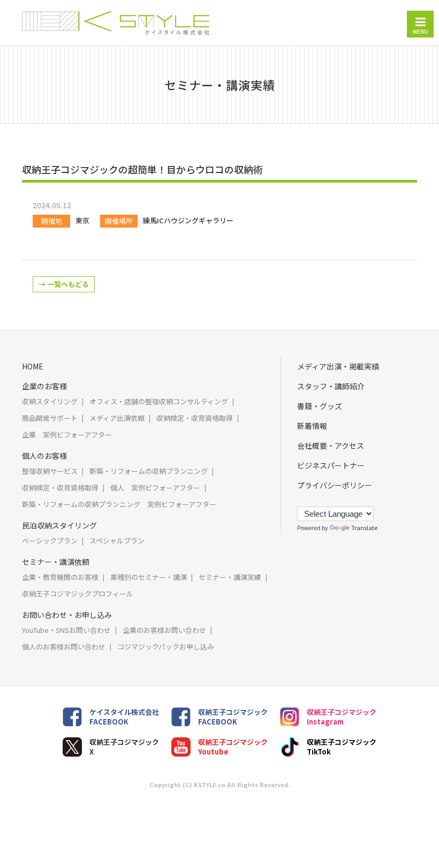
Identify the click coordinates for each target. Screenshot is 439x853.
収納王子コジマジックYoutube (233, 747)
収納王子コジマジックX (124, 747)
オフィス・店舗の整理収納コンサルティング (158, 401)
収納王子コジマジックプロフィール (77, 593)
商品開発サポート (50, 418)
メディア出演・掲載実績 (338, 366)
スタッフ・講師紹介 (331, 386)
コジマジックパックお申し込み (165, 646)
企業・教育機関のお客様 (60, 577)
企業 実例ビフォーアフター (67, 434)
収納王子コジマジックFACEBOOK (233, 717)
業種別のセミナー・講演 (148, 577)
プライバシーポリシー (334, 485)
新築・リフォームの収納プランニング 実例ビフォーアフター (119, 504)
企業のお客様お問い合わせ (164, 630)
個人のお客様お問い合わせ (63, 646)
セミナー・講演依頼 (55, 561)
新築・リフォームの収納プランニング (148, 471)
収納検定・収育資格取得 (194, 418)
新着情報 (312, 425)
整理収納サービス (50, 471)
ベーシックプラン (50, 540)
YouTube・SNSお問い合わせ (66, 630)
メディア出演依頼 (117, 418)
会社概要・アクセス (330, 445)
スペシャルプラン (117, 540)
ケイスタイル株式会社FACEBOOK (124, 717)
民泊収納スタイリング (59, 525)
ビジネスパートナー (331, 465)
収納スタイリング (50, 401)
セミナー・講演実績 (230, 577)
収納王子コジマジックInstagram (341, 717)
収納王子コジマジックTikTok (341, 747)
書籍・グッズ (319, 406)
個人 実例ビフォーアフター (155, 487)
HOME (32, 366)
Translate (364, 527)
